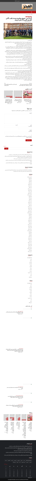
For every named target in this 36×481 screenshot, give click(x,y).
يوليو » (29, 477)
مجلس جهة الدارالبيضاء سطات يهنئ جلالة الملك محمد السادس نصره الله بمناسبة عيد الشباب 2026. (18, 161)
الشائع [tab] (27, 306)
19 (21, 473)
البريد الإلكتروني (30, 126)
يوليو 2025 (30, 196)
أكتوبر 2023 (30, 227)
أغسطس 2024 (29, 212)
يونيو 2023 (30, 233)
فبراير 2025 (30, 203)
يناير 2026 (30, 187)
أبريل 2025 (30, 200)
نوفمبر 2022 (30, 244)
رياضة (26, 16)
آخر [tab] (31, 306)
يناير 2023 (30, 241)
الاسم (16, 125)
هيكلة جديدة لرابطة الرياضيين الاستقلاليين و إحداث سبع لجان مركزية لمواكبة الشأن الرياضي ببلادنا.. (19, 163)
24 (30, 475)
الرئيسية (29, 16)
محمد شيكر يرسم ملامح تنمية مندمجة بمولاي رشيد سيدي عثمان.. (18, 100)
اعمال (31, 260)
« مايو (31, 477)
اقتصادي (30, 262)
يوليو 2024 (30, 214)
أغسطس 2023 (29, 230)
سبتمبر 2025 (30, 193)
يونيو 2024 (30, 215)
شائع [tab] (29, 306)
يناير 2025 (30, 205)
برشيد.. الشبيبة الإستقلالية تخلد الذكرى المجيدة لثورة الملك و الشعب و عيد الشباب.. (20, 154)
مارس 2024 (30, 220)
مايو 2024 (30, 217)
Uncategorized (10, 96)
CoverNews (21, 479)
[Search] (4, 12)
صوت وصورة (30, 272)
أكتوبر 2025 (30, 191)
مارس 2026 (30, 184)
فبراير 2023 (30, 239)
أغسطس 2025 (29, 194)
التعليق (30, 113)
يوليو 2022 (30, 250)
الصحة (31, 265)
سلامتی (31, 269)
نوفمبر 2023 (30, 226)
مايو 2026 (30, 181)
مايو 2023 (30, 235)
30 (5, 475)
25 (26, 475)
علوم (31, 275)
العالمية (31, 266)
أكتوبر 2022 (30, 245)
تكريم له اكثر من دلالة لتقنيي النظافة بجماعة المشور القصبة (10, 84)
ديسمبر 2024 (30, 206)
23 (5, 473)
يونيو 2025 (30, 197)
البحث (31, 145)
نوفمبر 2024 (30, 208)
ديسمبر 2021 (30, 251)
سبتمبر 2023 (30, 229)
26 (21, 475)
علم (31, 299)
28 (13, 475)
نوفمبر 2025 (30, 190)
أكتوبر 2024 (30, 209)
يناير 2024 (30, 223)
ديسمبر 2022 (30, 242)
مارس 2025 (30, 202)
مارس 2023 (30, 238)
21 (13, 473)
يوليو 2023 (30, 232)
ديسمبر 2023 (30, 224)
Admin (26, 21)
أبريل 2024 (30, 218)
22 (9, 473)
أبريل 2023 (30, 236)
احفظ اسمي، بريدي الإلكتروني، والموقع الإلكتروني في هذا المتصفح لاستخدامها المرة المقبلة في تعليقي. (18, 137)
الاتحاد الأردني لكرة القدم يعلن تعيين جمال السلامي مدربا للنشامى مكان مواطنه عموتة (25, 84)
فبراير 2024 (30, 221)
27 (17, 475)
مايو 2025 (30, 199)
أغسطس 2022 (29, 248)
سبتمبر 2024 (30, 211)
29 (9, 475)
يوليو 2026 (30, 178)
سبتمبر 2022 (30, 247)
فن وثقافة (30, 302)
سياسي (26, 97)
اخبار (30, 16)
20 (17, 473)
